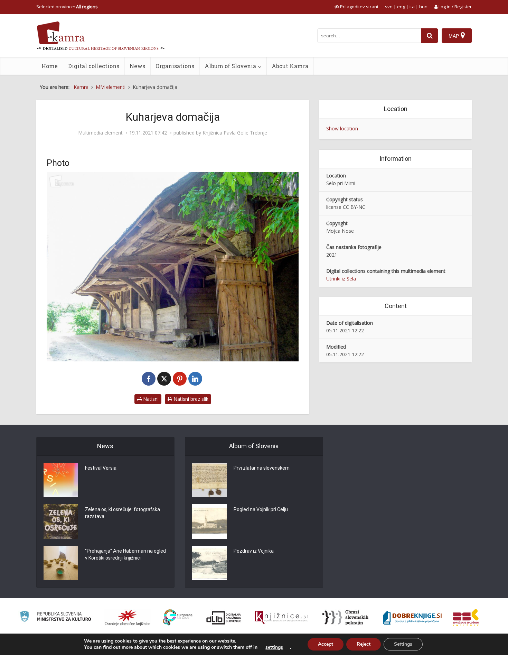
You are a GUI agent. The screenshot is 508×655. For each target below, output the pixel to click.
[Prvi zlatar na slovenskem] (209, 480)
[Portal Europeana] (178, 617)
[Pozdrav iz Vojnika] (209, 563)
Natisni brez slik (190, 399)
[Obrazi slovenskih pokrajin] (345, 617)
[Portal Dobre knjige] (412, 618)
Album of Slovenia (230, 66)
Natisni (150, 399)
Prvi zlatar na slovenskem (262, 468)
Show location (342, 128)
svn (389, 6)
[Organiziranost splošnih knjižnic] (127, 617)
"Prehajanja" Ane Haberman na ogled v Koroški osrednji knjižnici (125, 554)
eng (401, 6)
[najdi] (429, 35)
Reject (363, 644)
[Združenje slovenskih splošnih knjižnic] (281, 618)
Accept (325, 644)
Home (49, 66)
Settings (403, 644)
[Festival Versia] (61, 480)
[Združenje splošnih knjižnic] (466, 617)
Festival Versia (100, 468)
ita (412, 6)
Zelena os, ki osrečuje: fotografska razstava (122, 513)
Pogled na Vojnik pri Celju (261, 509)
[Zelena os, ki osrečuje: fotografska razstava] (61, 521)
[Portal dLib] (224, 617)
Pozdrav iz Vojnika (254, 551)
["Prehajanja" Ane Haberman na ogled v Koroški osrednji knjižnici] (61, 563)
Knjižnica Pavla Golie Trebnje (235, 133)
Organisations (175, 66)
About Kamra (290, 66)
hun (423, 6)
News (137, 66)
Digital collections (93, 66)
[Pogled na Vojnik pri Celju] (209, 521)
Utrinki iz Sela (341, 278)
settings (274, 647)
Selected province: (67, 6)
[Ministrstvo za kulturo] (55, 617)
